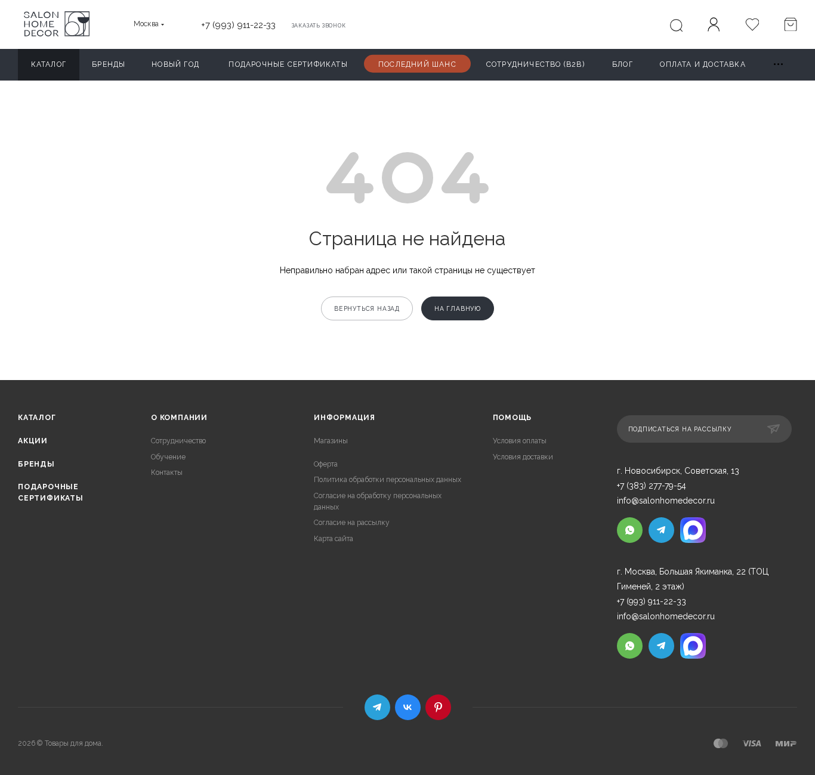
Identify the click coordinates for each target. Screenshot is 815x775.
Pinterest (438, 707)
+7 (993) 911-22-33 (238, 25)
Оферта (326, 464)
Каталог (37, 417)
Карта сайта (333, 539)
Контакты (167, 472)
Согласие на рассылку (352, 522)
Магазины (331, 441)
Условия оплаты (520, 441)
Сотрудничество (178, 441)
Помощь (512, 417)
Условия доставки (523, 457)
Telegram (377, 707)
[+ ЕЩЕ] (779, 65)
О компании (179, 417)
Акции (33, 441)
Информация (344, 417)
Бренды (36, 464)
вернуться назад (367, 308)
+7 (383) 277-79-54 (651, 485)
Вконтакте (408, 707)
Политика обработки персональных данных (387, 480)
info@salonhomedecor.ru (666, 500)
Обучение (168, 457)
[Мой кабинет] (713, 26)
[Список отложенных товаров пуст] (752, 25)
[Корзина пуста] (790, 25)
